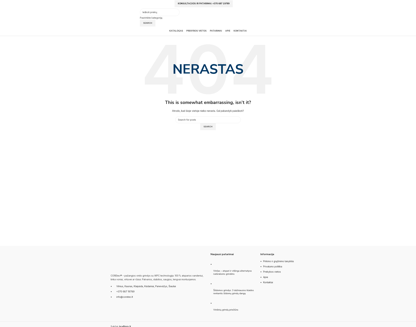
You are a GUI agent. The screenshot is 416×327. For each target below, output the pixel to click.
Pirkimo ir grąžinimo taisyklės (278, 261)
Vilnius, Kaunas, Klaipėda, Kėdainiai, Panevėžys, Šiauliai (146, 286)
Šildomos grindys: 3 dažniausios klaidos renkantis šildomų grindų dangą (233, 292)
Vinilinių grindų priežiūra (225, 309)
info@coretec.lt (124, 296)
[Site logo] (124, 17)
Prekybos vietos (272, 271)
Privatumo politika (272, 266)
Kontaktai (268, 282)
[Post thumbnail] (219, 264)
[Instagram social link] (304, 4)
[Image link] (127, 261)
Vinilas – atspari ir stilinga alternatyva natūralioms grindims (232, 272)
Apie (265, 277)
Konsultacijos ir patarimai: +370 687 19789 (203, 3)
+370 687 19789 (125, 291)
